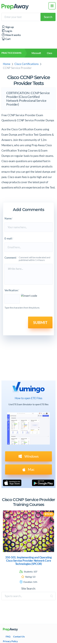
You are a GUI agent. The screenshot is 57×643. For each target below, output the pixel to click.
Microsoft (36, 53)
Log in (8, 31)
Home (6, 64)
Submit (40, 322)
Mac (30, 469)
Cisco (49, 53)
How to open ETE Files (28, 398)
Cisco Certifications (26, 64)
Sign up (9, 27)
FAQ (8, 636)
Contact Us (19, 636)
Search (48, 17)
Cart (8, 38)
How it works (13, 35)
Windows (31, 456)
